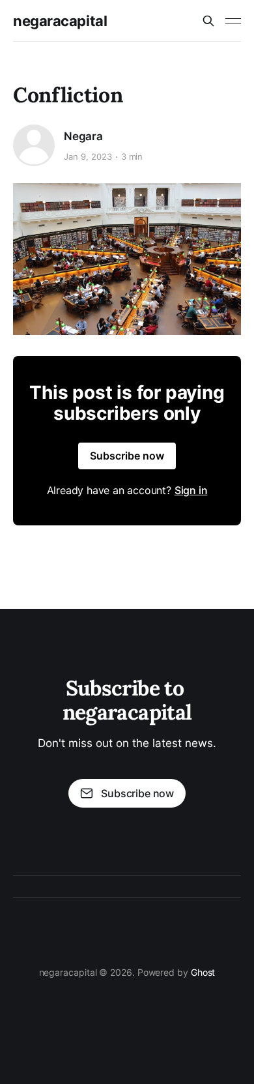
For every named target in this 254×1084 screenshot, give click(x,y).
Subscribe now (127, 455)
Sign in (191, 490)
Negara (83, 136)
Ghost (203, 972)
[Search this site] (208, 21)
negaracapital (60, 21)
